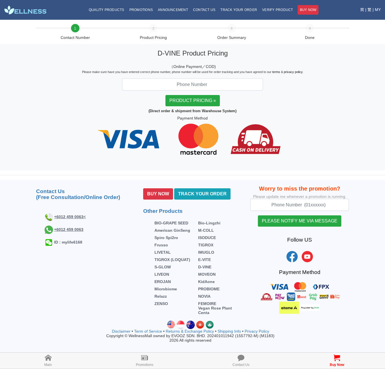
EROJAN (162, 281)
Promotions (141, 10)
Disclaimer (121, 331)
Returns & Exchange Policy (190, 331)
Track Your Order (238, 10)
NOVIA (204, 296)
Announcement (173, 10)
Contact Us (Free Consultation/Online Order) (78, 194)
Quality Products (106, 10)
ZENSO (161, 303)
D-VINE (204, 267)
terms (276, 72)
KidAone (206, 281)
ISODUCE (207, 237)
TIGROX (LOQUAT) (172, 259)
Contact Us (204, 10)
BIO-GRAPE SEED (171, 223)
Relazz (160, 296)
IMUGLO (206, 252)
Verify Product (277, 10)
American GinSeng (172, 230)
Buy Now (308, 10)
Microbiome (165, 289)
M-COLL (206, 230)
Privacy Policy (257, 331)
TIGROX (205, 245)
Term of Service (148, 331)
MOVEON (207, 274)
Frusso (161, 245)
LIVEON (161, 274)
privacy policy (293, 72)
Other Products (163, 211)
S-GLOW (162, 267)
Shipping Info (229, 331)
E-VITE (204, 259)
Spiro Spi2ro (166, 237)
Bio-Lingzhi (209, 223)
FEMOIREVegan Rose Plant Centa (215, 308)
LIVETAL (162, 252)
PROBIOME (209, 289)
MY (378, 9)
